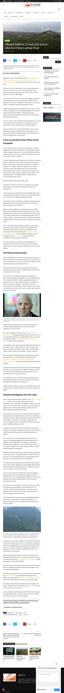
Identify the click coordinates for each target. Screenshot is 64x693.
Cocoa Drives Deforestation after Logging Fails (20, 658)
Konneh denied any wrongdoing (27, 559)
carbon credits (19, 612)
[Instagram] (56, 1)
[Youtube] (60, 1)
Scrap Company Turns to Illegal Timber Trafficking (52, 89)
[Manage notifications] (3, 689)
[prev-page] (4, 663)
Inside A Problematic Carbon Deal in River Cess (32, 634)
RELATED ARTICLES (9, 644)
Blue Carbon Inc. (11, 612)
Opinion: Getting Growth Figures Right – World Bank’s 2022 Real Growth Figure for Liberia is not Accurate (11, 636)
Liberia (20, 614)
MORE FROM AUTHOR (21, 644)
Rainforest (9, 19)
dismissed (31, 586)
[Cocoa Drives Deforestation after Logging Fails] (22, 651)
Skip (52, 689)
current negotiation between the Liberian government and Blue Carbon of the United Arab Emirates (21, 80)
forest (25, 612)
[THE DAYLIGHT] (32, 5)
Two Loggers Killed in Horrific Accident (51, 77)
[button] (59, 9)
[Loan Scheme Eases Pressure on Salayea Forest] (35, 651)
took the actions (10, 575)
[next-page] (7, 663)
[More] (35, 60)
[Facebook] (53, 1)
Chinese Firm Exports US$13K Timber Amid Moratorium (51, 83)
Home (4, 19)
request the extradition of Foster (29, 577)
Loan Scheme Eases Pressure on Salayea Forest (34, 658)
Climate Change (16, 19)
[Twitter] (58, 1)
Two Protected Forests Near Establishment (51, 94)
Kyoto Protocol (18, 236)
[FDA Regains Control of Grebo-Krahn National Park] (9, 651)
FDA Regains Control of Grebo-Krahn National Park (8, 658)
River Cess (25, 614)
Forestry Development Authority (10, 614)
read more (33, 682)
